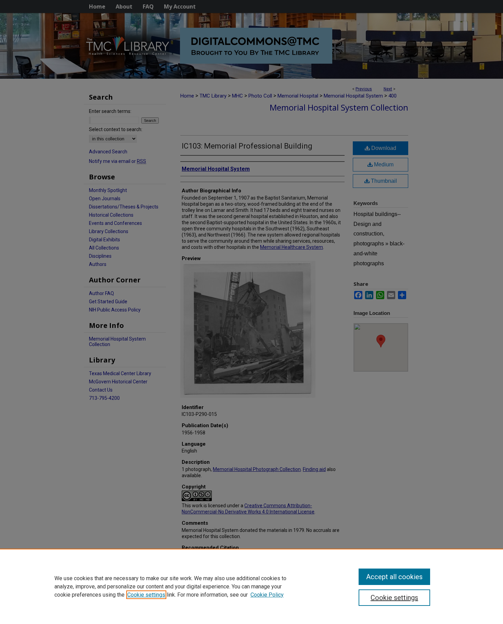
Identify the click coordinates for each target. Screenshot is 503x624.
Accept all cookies (394, 577)
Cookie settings (146, 594)
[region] (251, 586)
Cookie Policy (267, 594)
